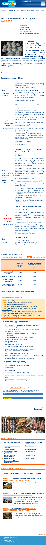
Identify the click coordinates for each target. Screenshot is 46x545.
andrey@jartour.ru (26, 29)
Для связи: (7, 393)
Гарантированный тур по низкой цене (26, 483)
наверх (41, 534)
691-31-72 (16, 542)
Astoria (20, 264)
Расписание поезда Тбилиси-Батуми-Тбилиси (33, 442)
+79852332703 (26, 2)
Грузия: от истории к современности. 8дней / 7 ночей (23, 494)
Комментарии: (8, 398)
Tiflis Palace (20, 309)
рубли (29, 257)
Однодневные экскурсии (12, 442)
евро (33, 257)
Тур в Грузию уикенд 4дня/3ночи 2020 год (23, 479)
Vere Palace (22, 306)
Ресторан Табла (30, 455)
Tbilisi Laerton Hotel (21, 316)
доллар (38, 257)
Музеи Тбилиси (29, 446)
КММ (29, 263)
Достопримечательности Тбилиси (12, 446)
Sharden (16, 304)
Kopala (20, 302)
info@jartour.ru (8, 540)
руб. (27, 365)
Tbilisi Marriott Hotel (24, 311)
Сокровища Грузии (19, 509)
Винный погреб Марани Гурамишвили (11, 461)
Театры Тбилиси (9, 449)
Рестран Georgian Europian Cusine (9, 455)
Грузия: (6, 478)
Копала (33, 263)
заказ (43, 257)
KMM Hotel (15, 301)
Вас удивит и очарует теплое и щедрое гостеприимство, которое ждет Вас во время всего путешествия (28, 515)
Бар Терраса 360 (30, 451)
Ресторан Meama (30, 458)
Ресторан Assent (9, 458)
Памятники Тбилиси (31, 449)
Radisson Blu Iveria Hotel (19, 313)
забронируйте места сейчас (30, 33)
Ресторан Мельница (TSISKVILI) (10, 452)
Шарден (39, 263)
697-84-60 (9, 542)
